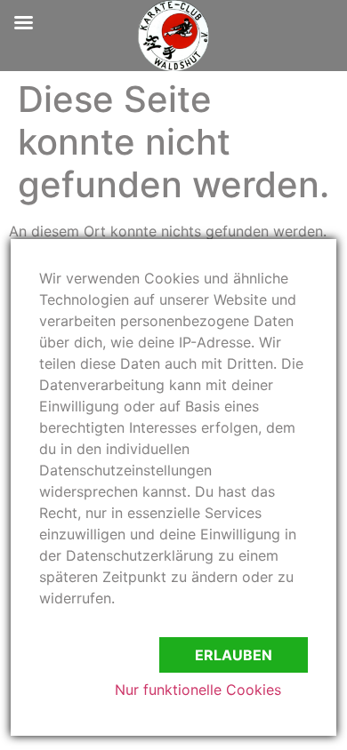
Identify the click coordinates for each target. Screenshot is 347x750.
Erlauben (233, 655)
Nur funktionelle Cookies (198, 689)
